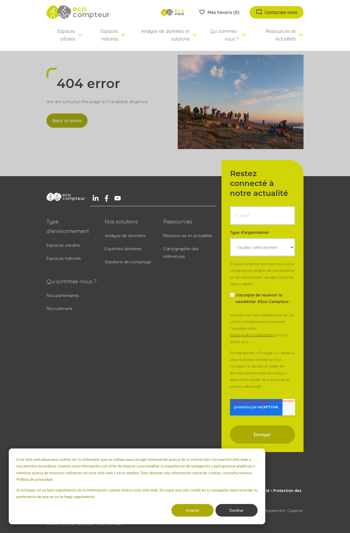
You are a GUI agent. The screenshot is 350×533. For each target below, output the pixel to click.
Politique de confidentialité (252, 335)
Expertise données (123, 248)
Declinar (237, 510)
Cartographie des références (181, 252)
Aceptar (193, 510)
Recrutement (59, 308)
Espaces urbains (63, 245)
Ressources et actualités (187, 235)
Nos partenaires (62, 295)
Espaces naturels (63, 258)
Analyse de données (125, 235)
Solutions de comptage (128, 261)
